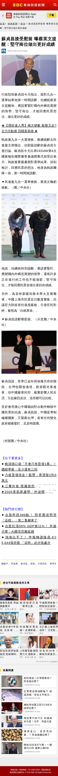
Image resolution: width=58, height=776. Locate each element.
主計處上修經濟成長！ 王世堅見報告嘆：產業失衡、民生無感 (48, 628)
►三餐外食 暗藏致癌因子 (19, 486)
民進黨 (14, 563)
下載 (51, 15)
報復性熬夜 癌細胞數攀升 (9, 604)
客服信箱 (14, 770)
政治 (23, 24)
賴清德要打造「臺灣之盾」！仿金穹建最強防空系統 (29, 604)
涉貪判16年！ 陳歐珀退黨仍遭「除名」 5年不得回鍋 (48, 652)
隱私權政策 (46, 770)
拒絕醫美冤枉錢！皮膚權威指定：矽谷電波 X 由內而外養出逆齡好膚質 (29, 628)
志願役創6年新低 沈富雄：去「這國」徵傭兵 (9, 628)
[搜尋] (54, 7)
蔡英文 (53, 563)
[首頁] (29, 4)
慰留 (32, 563)
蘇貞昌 (24, 563)
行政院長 (42, 563)
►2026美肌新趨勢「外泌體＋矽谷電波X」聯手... (24, 492)
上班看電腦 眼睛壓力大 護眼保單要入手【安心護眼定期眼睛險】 (29, 652)
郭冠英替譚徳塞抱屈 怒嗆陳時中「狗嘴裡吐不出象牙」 (9, 652)
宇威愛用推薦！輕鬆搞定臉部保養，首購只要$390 (48, 604)
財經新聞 (12, 24)
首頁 (2, 24)
